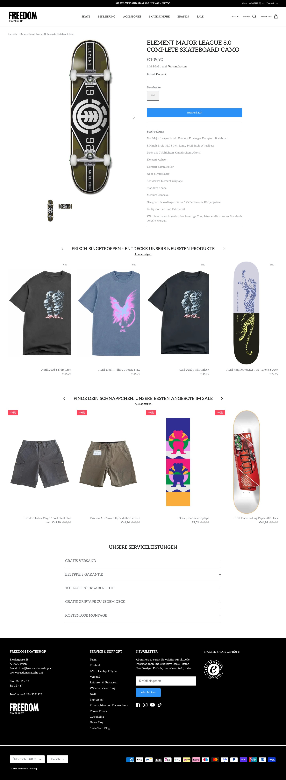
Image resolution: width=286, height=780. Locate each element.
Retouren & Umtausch (104, 682)
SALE (200, 16)
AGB (93, 693)
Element (161, 74)
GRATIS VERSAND (80, 561)
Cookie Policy (98, 711)
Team (93, 659)
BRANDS (183, 16)
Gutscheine (97, 716)
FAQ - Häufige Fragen (103, 671)
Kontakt (95, 665)
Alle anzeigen (143, 254)
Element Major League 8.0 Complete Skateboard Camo (47, 34)
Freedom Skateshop (27, 768)
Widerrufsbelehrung (102, 688)
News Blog (96, 722)
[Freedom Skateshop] (23, 17)
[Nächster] (134, 117)
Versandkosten (177, 66)
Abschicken (148, 692)
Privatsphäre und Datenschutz (109, 705)
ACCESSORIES (132, 16)
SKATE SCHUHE (159, 16)
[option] (91, 117)
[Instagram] (145, 705)
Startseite (12, 34)
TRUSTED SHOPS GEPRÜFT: (222, 651)
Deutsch (271, 3)
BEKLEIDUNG (106, 16)
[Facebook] (138, 705)
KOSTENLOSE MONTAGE (86, 615)
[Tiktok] (159, 705)
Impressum (96, 699)
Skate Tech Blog (100, 728)
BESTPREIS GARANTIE (84, 574)
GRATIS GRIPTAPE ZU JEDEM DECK (95, 602)
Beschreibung (155, 131)
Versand (95, 676)
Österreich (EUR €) (251, 3)
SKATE (86, 16)
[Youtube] (152, 705)
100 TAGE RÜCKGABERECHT (89, 588)
